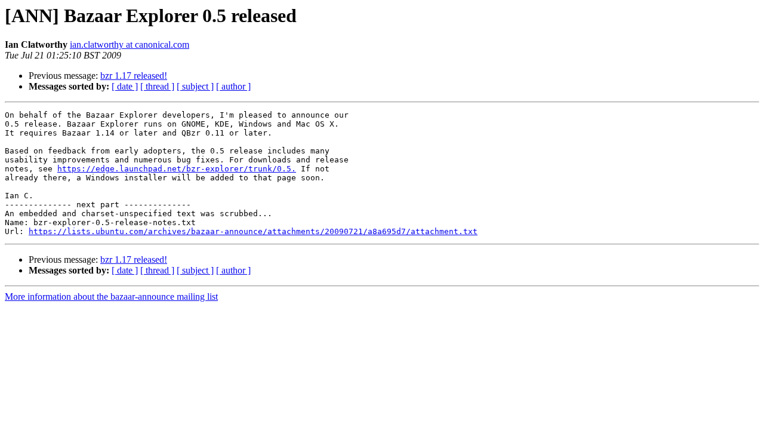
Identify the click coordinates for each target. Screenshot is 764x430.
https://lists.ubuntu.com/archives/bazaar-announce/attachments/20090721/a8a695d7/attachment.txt (253, 231)
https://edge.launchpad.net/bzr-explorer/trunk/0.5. (176, 168)
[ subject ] (195, 86)
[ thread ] (157, 86)
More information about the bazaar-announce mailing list (111, 296)
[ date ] (125, 86)
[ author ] (233, 86)
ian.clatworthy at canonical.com (129, 44)
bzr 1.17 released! (133, 75)
